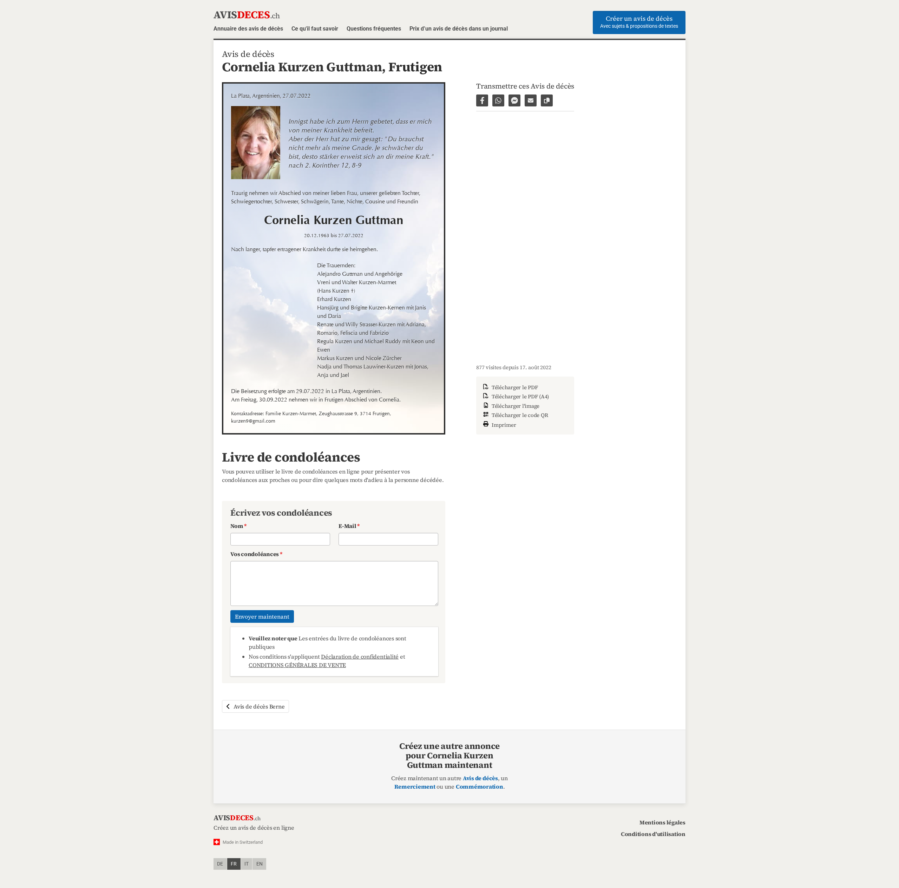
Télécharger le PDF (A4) (519, 396)
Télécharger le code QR (519, 415)
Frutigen (415, 67)
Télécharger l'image (514, 406)
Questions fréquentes (374, 28)
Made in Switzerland (243, 842)
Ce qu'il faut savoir (314, 28)
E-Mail (349, 526)
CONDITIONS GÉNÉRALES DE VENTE (297, 665)
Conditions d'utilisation (653, 834)
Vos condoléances (256, 554)
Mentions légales (662, 822)
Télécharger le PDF (514, 387)
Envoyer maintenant (262, 616)
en (259, 864)
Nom (238, 526)
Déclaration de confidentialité (360, 656)
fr (234, 864)
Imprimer (503, 424)
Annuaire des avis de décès (248, 28)
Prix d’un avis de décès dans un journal (458, 28)
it (246, 864)
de (220, 864)
